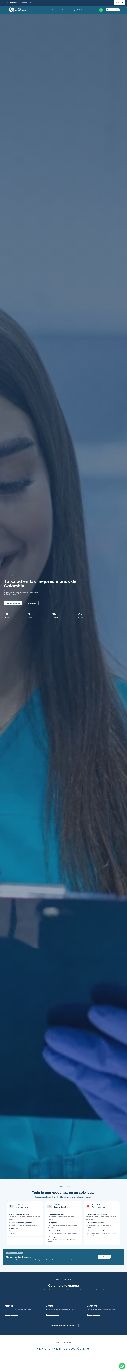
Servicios (55, 10)
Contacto (79, 10)
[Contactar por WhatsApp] (122, 1366)
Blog (73, 10)
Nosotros (47, 10)
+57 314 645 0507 (32, 2)
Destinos (65, 10)
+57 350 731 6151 (12, 2)
